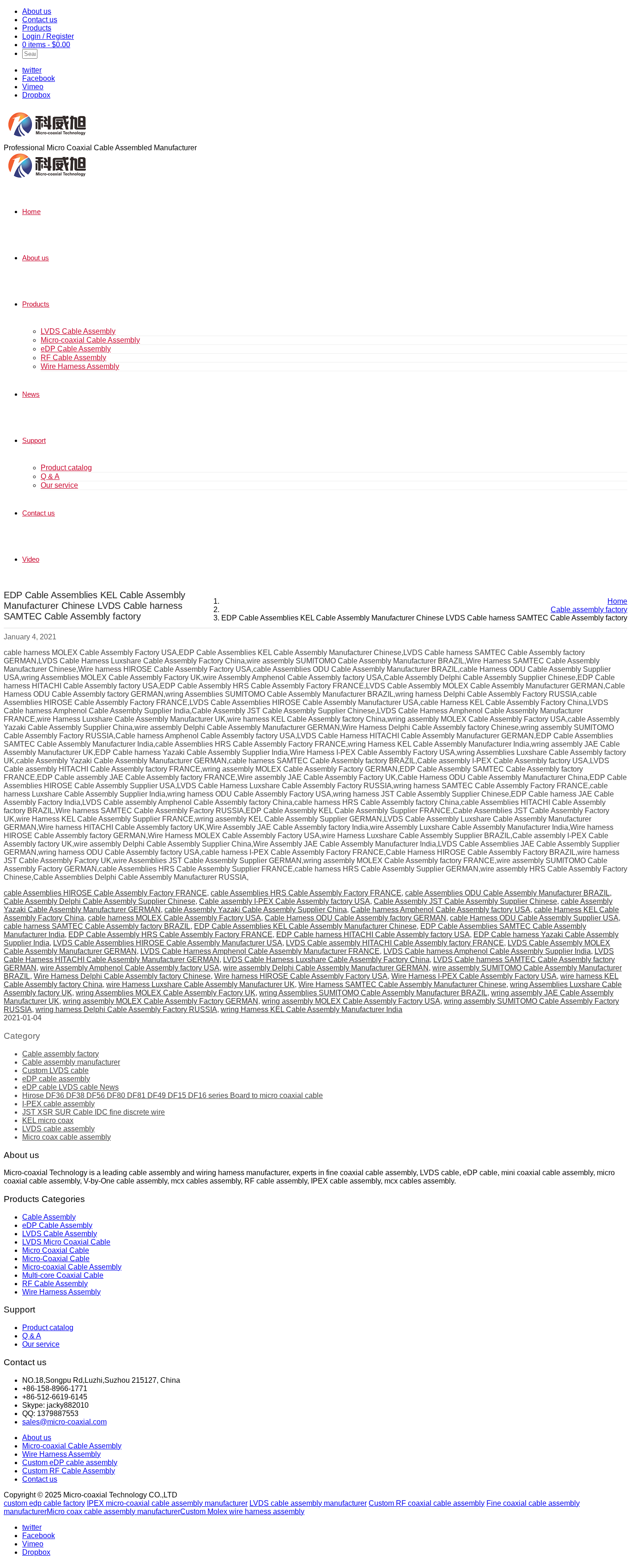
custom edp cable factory (44, 1503)
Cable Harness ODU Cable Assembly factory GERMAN (355, 918)
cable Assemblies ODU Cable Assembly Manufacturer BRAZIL (507, 893)
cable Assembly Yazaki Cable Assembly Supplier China (255, 910)
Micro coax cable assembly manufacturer (113, 1511)
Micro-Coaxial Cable (56, 1259)
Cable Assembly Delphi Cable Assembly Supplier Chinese (99, 901)
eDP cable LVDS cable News (70, 1087)
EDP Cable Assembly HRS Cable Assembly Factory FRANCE (170, 934)
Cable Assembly (49, 1217)
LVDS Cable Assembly (78, 331)
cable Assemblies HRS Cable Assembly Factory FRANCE (306, 893)
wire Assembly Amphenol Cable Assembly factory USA (129, 968)
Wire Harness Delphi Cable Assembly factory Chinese (122, 976)
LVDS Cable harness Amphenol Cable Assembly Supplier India (487, 951)
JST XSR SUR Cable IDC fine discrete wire (93, 1112)
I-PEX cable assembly (58, 1104)
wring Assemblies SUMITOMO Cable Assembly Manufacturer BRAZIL (373, 993)
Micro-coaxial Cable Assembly (90, 340)
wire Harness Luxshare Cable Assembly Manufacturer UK (200, 984)
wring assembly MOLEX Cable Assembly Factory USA (351, 1001)
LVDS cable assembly (58, 1129)
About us (36, 11)
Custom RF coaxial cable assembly (427, 1503)
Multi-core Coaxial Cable (62, 1275)
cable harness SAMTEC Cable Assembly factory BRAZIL (97, 926)
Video (30, 559)
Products (36, 28)
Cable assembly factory (60, 1054)
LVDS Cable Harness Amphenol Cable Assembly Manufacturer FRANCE (260, 951)
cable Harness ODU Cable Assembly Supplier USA (534, 918)
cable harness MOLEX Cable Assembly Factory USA (174, 918)
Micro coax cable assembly (66, 1137)
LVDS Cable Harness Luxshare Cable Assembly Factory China (326, 959)
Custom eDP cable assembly (69, 1462)
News (31, 394)
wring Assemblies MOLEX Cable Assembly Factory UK (165, 993)
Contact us (39, 20)
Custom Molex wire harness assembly (242, 1511)
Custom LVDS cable (55, 1070)
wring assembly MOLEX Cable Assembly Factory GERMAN (160, 1001)
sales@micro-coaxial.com (64, 1422)
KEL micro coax (47, 1120)
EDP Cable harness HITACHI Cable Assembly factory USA (373, 934)
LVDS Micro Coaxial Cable (66, 1242)
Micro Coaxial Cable (55, 1250)
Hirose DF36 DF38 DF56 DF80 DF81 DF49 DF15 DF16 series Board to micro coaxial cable (172, 1095)
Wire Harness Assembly (80, 366)
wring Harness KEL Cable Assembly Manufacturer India (311, 1009)
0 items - (46, 45)
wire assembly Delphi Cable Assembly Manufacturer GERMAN (326, 968)
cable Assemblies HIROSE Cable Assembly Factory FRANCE (105, 893)
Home (31, 211)
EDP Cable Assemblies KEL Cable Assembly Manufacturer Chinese (305, 926)
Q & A (50, 476)
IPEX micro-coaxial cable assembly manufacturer (167, 1503)
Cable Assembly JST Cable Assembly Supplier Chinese (465, 901)
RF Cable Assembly (73, 358)
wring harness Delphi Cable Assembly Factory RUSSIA (126, 1009)
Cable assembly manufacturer (71, 1062)
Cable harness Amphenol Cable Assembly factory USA (440, 910)
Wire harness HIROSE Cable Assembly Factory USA (301, 976)
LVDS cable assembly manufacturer (308, 1503)
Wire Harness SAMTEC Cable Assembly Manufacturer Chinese (402, 984)
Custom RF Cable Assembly (68, 1471)
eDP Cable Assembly (76, 349)
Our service (59, 485)
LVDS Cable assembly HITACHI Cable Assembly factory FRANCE (395, 943)
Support (34, 440)
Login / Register (48, 36)
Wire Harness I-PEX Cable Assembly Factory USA (474, 976)
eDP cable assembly (56, 1079)
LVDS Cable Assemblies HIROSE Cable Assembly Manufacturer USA (167, 943)
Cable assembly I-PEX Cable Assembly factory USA (284, 901)
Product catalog (66, 468)
